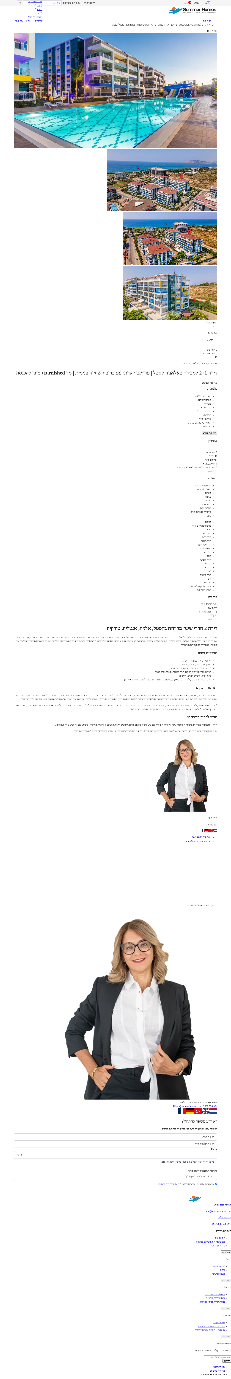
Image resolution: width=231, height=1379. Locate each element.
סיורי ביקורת (219, 1322)
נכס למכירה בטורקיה (215, 1294)
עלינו (222, 1270)
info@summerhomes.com (198, 841)
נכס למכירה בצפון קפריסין (212, 1302)
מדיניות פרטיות (165, 1184)
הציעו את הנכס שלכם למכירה (210, 1241)
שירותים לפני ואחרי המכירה (211, 1326)
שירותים (38, 21)
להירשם (227, 1361)
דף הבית (207, 21)
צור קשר (19, 21)
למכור (39, 13)
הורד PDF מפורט (209, 433)
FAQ (28, 21)
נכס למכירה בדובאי (215, 1298)
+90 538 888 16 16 (201, 837)
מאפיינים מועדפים (71, 3)
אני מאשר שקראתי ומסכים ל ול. (186, 1184)
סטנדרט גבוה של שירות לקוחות (210, 1330)
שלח (211, 1192)
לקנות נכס (220, 1238)
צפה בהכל (226, 1252)
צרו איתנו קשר (218, 1245)
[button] (38, 5)
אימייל (210, 849)
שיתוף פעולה (218, 1266)
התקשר (196, 849)
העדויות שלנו (218, 1273)
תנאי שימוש (181, 1184)
